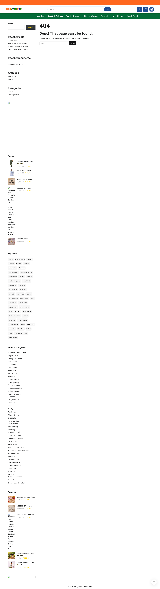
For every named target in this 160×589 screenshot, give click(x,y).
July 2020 (11, 79)
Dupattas (11, 397)
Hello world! (12, 40)
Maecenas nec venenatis (17, 43)
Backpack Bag (20, 259)
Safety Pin (30, 324)
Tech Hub (11, 474)
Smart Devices (13, 480)
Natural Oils (12, 373)
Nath (10, 311)
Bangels (29, 259)
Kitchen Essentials (15, 388)
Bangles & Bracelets (15, 435)
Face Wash (26, 281)
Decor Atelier (13, 423)
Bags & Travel (13, 356)
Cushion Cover (13, 272)
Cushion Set (13, 276)
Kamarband (12, 303)
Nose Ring (12, 320)
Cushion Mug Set (26, 272)
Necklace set (27, 311)
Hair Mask (20, 294)
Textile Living (13, 427)
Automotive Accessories (17, 352)
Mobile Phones (25, 307)
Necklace (17, 311)
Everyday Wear (13, 400)
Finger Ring (12, 285)
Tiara (10, 333)
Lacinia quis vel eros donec (18, 49)
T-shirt (28, 329)
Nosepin (25, 316)
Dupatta (21, 276)
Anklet (11, 259)
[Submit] (107, 9)
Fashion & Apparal (15, 394)
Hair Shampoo (13, 298)
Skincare (11, 376)
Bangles (11, 263)
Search (10, 23)
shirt (9, 406)
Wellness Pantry (14, 391)
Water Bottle (13, 337)
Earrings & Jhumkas (15, 438)
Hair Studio (12, 468)
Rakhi (23, 324)
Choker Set (12, 268)
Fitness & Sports (14, 415)
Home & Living (13, 421)
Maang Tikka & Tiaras (16, 447)
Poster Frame (22, 320)
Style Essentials (14, 463)
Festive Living (13, 412)
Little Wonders (13, 460)
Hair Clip (12, 294)
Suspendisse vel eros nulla (18, 46)
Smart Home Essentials (17, 483)
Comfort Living (13, 379)
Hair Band (22, 285)
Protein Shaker (14, 324)
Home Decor (24, 298)
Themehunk (87, 586)
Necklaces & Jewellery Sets (18, 450)
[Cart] (151, 9)
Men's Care (12, 370)
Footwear (11, 403)
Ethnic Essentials (14, 465)
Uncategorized (13, 95)
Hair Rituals (12, 367)
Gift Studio (12, 418)
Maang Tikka (13, 307)
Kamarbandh (23, 303)
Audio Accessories (15, 477)
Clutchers (21, 268)
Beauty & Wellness (15, 359)
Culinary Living (13, 382)
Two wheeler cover (21, 333)
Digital (10, 92)
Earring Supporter (14, 281)
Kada (32, 298)
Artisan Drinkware (14, 385)
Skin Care (20, 329)
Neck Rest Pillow (14, 316)
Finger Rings (12, 441)
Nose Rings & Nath (15, 453)
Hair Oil (28, 294)
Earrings (29, 276)
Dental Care (12, 364)
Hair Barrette (13, 290)
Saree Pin (12, 329)
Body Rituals (12, 361)
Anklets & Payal (14, 432)
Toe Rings (11, 456)
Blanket (18, 263)
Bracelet (26, 263)
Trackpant (12, 409)
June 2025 (12, 76)
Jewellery (11, 430)
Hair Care (23, 290)
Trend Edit (12, 471)
